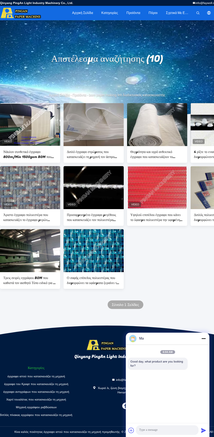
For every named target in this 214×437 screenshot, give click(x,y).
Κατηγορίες (109, 13)
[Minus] (203, 338)
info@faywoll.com (127, 379)
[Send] (203, 430)
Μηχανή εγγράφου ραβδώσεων (36, 407)
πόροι (153, 13)
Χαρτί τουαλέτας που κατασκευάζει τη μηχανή (36, 399)
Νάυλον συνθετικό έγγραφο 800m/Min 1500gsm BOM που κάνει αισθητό (27, 154)
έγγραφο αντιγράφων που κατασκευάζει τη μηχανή (36, 391)
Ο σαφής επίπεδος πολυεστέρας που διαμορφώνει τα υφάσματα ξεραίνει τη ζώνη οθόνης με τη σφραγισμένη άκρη (92, 280)
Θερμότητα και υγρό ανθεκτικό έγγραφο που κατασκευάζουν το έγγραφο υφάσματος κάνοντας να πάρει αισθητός (156, 154)
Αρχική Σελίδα (82, 13)
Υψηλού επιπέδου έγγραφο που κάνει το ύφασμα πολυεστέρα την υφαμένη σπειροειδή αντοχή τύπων (155, 217)
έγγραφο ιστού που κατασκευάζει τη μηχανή (36, 376)
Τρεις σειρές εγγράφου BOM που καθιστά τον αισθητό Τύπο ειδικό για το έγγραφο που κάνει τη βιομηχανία (29, 280)
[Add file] (131, 430)
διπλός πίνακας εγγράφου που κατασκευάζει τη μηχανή (36, 415)
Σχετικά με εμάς (178, 13)
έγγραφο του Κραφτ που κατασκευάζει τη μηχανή (36, 384)
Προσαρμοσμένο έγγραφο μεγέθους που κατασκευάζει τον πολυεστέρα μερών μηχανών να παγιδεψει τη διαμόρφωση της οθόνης (91, 217)
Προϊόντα (133, 13)
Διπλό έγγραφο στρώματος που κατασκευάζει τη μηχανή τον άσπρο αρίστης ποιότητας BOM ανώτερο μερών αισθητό (91, 154)
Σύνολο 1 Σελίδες (125, 305)
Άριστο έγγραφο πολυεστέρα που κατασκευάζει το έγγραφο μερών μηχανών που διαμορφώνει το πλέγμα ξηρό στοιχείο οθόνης (28, 217)
